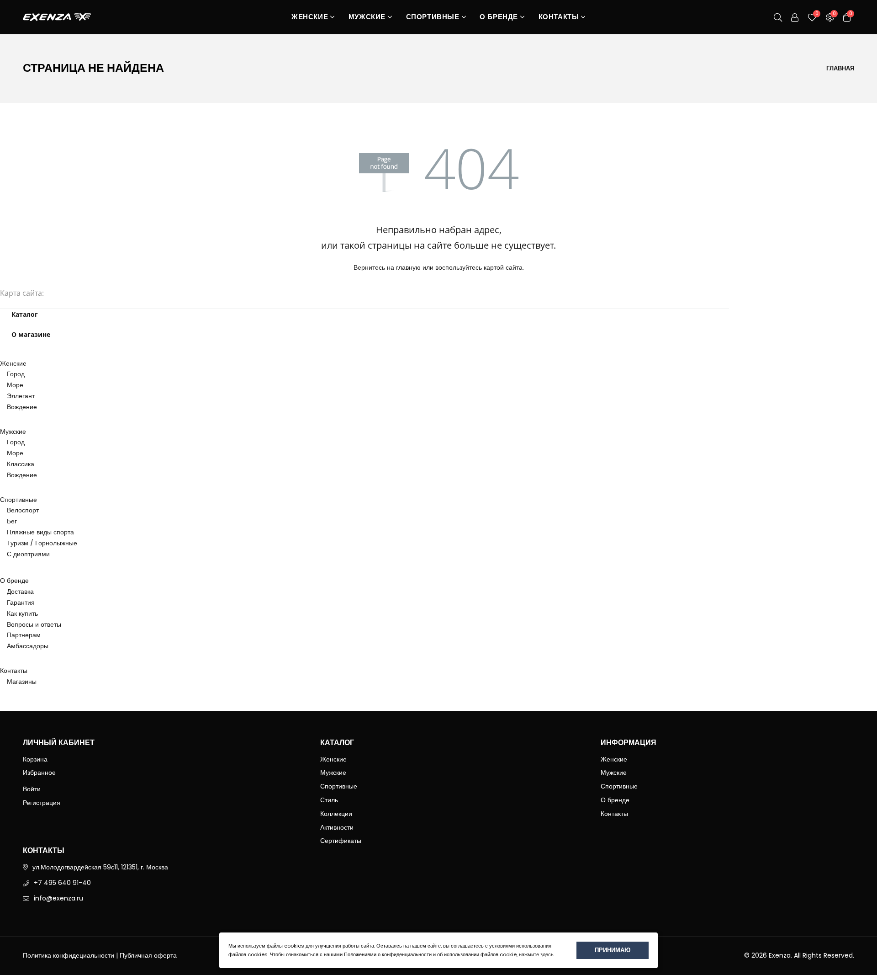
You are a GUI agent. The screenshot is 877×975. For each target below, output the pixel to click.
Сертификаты (340, 840)
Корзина (35, 759)
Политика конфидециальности (68, 955)
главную (408, 267)
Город (16, 373)
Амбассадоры (27, 645)
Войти (32, 789)
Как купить (22, 613)
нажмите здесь (536, 954)
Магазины (22, 681)
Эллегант (21, 395)
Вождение (22, 406)
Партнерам (24, 634)
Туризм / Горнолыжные (42, 543)
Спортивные (433, 17)
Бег (12, 521)
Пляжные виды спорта (40, 532)
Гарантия (21, 602)
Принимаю (612, 950)
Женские (309, 17)
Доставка (20, 591)
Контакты (559, 17)
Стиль (329, 800)
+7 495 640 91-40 (62, 882)
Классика (20, 464)
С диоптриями (28, 554)
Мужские (367, 17)
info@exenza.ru (58, 898)
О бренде (499, 17)
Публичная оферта (148, 955)
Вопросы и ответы (34, 624)
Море (15, 384)
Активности (337, 827)
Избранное (39, 772)
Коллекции (336, 813)
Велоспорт (23, 510)
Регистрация (41, 802)
